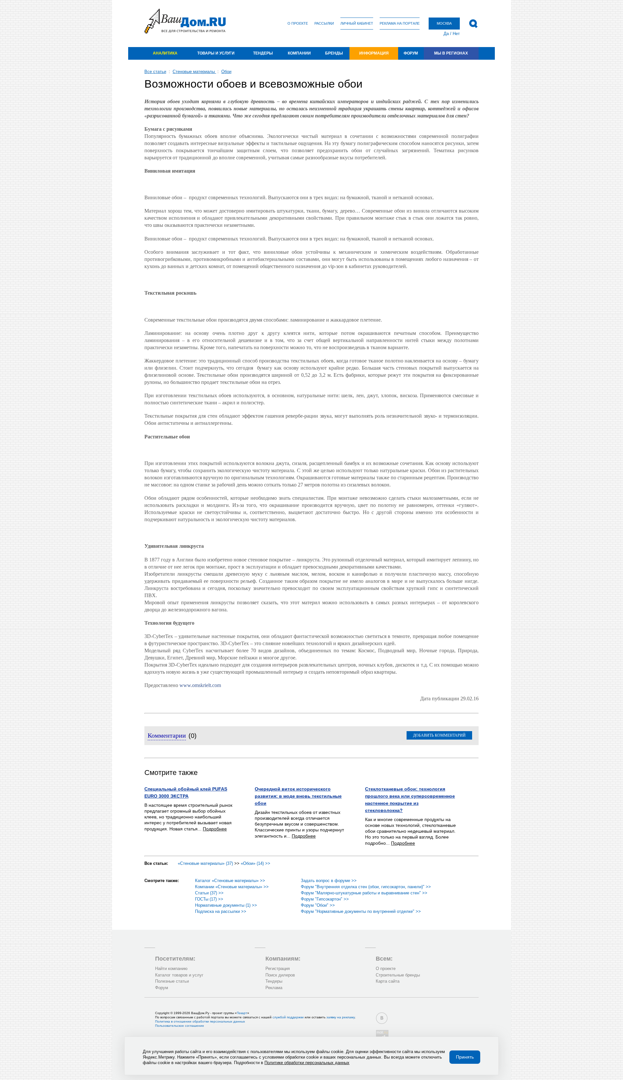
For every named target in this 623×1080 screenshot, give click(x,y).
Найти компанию (171, 968)
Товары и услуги (216, 53)
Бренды (334, 53)
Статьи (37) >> (209, 892)
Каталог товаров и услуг (179, 975)
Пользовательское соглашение (179, 1025)
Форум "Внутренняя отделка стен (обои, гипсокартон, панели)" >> (366, 886)
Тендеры (263, 53)
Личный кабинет (356, 23)
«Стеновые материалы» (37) (205, 863)
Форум (411, 53)
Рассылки (324, 23)
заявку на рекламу (340, 1017)
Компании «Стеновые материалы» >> (232, 886)
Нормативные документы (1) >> (226, 905)
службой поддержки (288, 1017)
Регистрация (277, 968)
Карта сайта (387, 981)
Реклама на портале (400, 23)
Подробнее (215, 828)
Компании (299, 53)
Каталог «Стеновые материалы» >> (230, 880)
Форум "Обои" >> (318, 905)
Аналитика (165, 53)
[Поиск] (473, 24)
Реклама (273, 987)
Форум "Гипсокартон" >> (325, 899)
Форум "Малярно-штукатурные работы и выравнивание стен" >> (364, 892)
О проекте (297, 23)
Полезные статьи (172, 981)
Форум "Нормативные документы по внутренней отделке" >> (361, 911)
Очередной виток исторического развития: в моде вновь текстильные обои (298, 796)
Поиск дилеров (280, 975)
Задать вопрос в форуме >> (329, 880)
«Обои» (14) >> (255, 863)
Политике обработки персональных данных (306, 1062)
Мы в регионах (451, 53)
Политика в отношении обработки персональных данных (200, 1021)
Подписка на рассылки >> (220, 911)
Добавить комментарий (439, 735)
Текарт (242, 1013)
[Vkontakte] (381, 1018)
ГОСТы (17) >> (209, 899)
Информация (374, 53)
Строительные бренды (398, 975)
